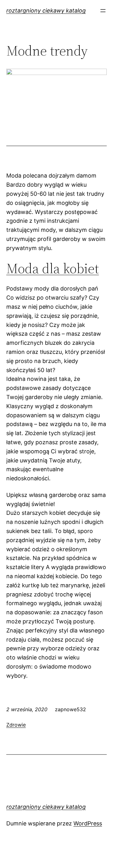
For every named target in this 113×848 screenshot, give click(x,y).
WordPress (87, 823)
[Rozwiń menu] (103, 10)
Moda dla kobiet (52, 268)
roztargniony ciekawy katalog (46, 10)
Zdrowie (16, 725)
